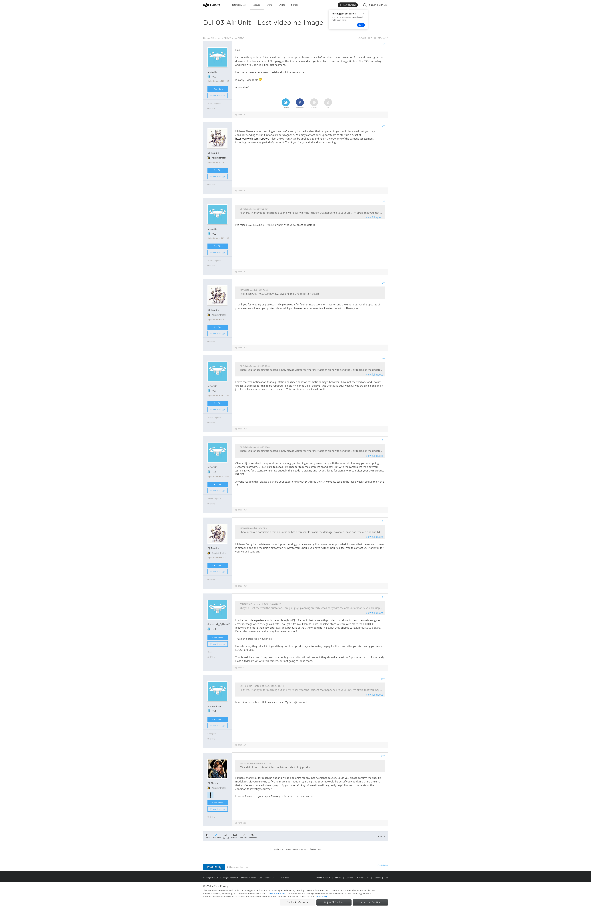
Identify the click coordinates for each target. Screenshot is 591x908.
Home (206, 38)
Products (256, 5)
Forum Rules (284, 877)
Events (282, 5)
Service (294, 5)
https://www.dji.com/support (252, 138)
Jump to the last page (239, 867)
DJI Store (349, 877)
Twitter (286, 107)
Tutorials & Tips (239, 5)
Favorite (314, 107)
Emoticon (253, 837)
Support (377, 877)
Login (306, 849)
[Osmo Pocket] (210, 795)
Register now (315, 849)
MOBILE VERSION (323, 877)
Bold (207, 837)
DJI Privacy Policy (248, 877)
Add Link (243, 837)
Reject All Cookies (334, 902)
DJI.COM (338, 877)
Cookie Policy (321, 896)
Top (386, 877)
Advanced (382, 836)
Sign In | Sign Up (378, 4)
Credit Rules (383, 865)
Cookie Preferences (267, 877)
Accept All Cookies (370, 902)
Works (269, 5)
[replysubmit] (214, 867)
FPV (241, 38)
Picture (234, 837)
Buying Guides (363, 877)
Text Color (216, 837)
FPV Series (231, 38)
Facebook (300, 107)
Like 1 (328, 107)
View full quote (374, 217)
